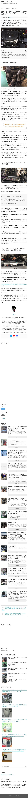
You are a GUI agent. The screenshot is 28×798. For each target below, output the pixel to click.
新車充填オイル (12, 522)
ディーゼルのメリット (14, 440)
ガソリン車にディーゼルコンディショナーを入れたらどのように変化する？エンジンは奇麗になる (17, 476)
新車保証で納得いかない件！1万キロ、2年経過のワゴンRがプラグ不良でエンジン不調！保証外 (17, 534)
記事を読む (17, 436)
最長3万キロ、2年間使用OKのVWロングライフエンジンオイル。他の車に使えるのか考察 (17, 557)
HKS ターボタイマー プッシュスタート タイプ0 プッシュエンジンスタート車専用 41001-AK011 (15, 125)
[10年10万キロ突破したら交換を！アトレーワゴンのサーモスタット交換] (4, 501)
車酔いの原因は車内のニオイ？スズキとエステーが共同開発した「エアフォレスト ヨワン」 (14, 720)
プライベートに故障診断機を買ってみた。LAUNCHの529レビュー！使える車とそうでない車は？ (14, 735)
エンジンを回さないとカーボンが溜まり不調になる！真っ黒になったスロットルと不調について (17, 593)
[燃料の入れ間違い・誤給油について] (4, 466)
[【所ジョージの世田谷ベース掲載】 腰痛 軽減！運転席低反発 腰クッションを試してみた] (7, 712)
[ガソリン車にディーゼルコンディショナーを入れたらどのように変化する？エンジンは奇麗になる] (4, 476)
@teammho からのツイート (7, 774)
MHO (4, 418)
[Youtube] (14, 336)
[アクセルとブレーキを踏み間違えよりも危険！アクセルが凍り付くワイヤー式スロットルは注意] (4, 453)
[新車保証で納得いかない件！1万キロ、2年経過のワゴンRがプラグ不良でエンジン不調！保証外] (4, 535)
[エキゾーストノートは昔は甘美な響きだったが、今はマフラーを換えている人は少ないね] (4, 429)
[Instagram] (17, 336)
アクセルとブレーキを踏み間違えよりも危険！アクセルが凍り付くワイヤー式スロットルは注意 (17, 452)
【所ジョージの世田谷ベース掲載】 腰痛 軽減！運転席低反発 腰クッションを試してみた (14, 705)
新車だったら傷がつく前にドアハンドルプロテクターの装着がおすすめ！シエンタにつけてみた (14, 690)
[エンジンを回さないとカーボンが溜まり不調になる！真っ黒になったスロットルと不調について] (4, 594)
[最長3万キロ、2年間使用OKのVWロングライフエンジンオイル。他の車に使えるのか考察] (4, 558)
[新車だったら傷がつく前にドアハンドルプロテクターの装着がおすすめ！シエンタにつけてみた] (7, 698)
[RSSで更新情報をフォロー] (4, 415)
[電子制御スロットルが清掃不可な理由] (4, 489)
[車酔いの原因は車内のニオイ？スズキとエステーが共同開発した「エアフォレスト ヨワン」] (7, 727)
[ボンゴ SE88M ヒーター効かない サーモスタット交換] (4, 571)
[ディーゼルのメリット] (4, 442)
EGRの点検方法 (12, 546)
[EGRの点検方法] (4, 548)
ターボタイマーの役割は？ (8, 52)
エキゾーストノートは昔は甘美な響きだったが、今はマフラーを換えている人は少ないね (17, 428)
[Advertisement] (14, 358)
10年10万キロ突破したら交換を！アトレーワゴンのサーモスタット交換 (17, 500)
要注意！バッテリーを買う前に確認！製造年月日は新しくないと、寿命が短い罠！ (15, 614)
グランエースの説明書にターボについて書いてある (13, 54)
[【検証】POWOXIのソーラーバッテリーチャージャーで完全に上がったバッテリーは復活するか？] (7, 757)
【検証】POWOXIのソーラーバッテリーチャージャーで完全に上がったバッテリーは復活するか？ (14, 750)
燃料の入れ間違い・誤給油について (17, 464)
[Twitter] (11, 336)
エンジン (11, 17)
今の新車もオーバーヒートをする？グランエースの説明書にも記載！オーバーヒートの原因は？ (14, 609)
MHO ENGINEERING (7, 1)
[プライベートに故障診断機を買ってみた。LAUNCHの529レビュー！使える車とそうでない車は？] (7, 742)
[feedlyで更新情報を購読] (2, 415)
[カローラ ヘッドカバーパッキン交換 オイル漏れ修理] (4, 514)
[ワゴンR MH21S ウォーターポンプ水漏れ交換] (4, 582)
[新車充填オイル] (4, 525)
